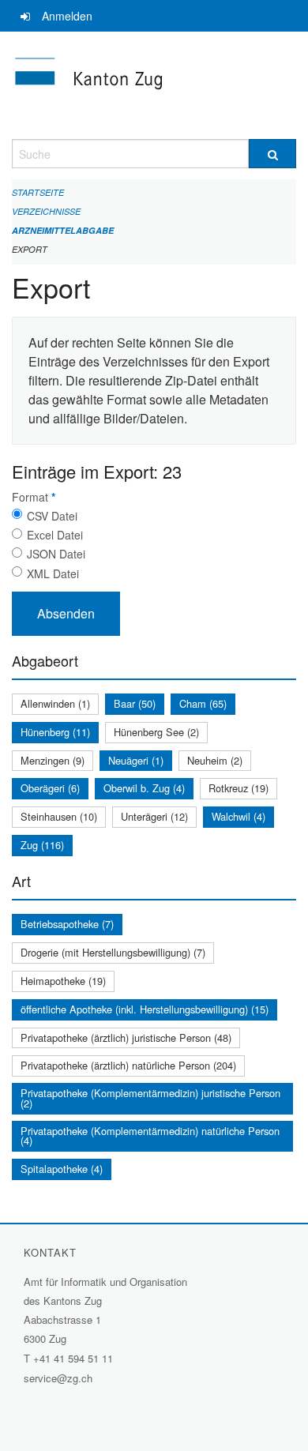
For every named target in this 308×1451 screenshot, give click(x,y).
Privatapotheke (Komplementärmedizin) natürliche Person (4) (150, 1135)
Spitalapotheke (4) (62, 1168)
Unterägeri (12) (154, 816)
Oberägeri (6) (50, 787)
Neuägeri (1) (135, 760)
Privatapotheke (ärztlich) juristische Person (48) (126, 1037)
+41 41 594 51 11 (73, 1358)
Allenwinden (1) (55, 703)
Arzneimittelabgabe (63, 230)
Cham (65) (203, 703)
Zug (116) (42, 844)
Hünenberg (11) (55, 731)
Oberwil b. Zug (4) (144, 787)
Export (29, 249)
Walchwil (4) (238, 816)
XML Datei (53, 573)
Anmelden (67, 16)
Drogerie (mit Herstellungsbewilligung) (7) (113, 952)
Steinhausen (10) (59, 816)
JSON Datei (56, 554)
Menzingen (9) (53, 760)
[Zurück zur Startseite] (154, 85)
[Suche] (272, 153)
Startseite (38, 192)
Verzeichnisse (46, 211)
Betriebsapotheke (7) (67, 923)
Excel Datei (55, 535)
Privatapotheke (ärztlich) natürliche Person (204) (128, 1065)
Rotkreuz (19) (238, 787)
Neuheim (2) (214, 760)
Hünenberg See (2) (156, 731)
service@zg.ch (58, 1377)
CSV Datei (52, 516)
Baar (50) (135, 703)
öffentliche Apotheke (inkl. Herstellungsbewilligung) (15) (145, 1009)
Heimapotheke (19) (63, 980)
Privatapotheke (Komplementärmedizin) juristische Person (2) (150, 1098)
